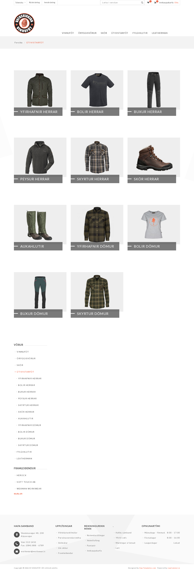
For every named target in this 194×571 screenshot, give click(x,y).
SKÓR (20, 365)
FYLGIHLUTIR (24, 452)
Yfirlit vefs (121, 538)
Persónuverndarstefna (69, 538)
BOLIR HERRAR (90, 112)
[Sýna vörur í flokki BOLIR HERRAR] (97, 90)
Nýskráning (34, 2)
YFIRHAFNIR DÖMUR (95, 246)
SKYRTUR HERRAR (93, 179)
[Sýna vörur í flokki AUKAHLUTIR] (40, 224)
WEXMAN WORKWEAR (29, 488)
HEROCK (21, 475)
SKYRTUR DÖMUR (93, 313)
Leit (118, 548)
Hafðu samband (124, 533)
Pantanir (91, 545)
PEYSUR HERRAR (35, 179)
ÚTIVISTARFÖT (25, 372)
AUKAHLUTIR (32, 246)
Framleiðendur (65, 553)
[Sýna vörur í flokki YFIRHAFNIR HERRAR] (40, 90)
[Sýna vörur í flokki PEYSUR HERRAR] (40, 157)
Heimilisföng (93, 540)
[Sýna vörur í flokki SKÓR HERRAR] (154, 157)
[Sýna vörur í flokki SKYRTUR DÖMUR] (97, 291)
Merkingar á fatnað (125, 543)
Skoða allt (18, 494)
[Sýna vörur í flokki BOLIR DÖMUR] (154, 224)
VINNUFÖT (23, 352)
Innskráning (49, 2)
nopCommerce (174, 568)
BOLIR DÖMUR (147, 246)
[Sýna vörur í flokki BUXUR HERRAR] (154, 90)
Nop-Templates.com (147, 568)
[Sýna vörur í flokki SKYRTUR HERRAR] (97, 157)
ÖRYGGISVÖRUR (26, 358)
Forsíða (19, 42)
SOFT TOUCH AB (26, 482)
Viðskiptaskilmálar (67, 533)
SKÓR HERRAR (146, 179)
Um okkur (63, 548)
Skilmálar (63, 543)
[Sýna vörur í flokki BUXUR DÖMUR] (40, 291)
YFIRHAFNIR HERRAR (39, 112)
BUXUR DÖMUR (34, 313)
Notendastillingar (96, 535)
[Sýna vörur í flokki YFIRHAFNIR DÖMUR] (97, 224)
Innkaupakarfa (94, 551)
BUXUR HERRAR (148, 112)
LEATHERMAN (24, 458)
